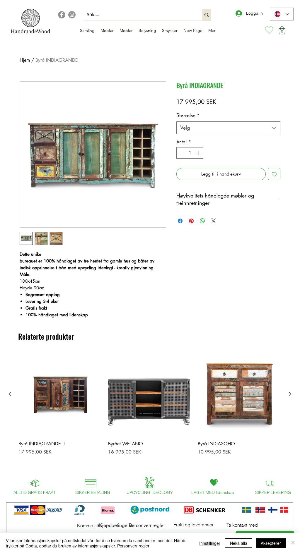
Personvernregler (133, 546)
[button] (282, 30)
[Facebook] (61, 14)
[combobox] (228, 127)
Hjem (25, 60)
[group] (150, 411)
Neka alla (238, 543)
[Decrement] (181, 152)
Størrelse (188, 115)
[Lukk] (292, 543)
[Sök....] (206, 14)
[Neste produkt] (290, 393)
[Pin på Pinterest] (191, 220)
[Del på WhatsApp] (202, 220)
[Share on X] (213, 220)
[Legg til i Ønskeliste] (274, 174)
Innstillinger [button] (209, 543)
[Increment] (199, 152)
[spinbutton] (190, 152)
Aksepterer (271, 543)
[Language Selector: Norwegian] (282, 14)
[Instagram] (72, 14)
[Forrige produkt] (9, 393)
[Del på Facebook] (180, 220)
